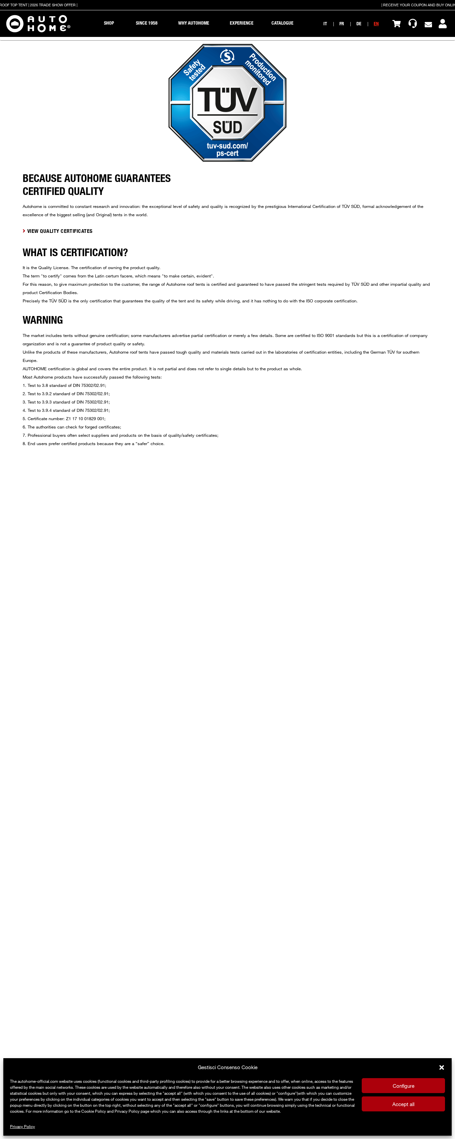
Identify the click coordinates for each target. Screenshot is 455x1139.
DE (358, 23)
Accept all (403, 1104)
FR (341, 23)
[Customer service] (412, 23)
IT (325, 23)
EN (376, 23)
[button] (441, 1067)
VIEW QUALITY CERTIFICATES (59, 231)
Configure (403, 1086)
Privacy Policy (22, 1126)
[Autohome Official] (38, 23)
